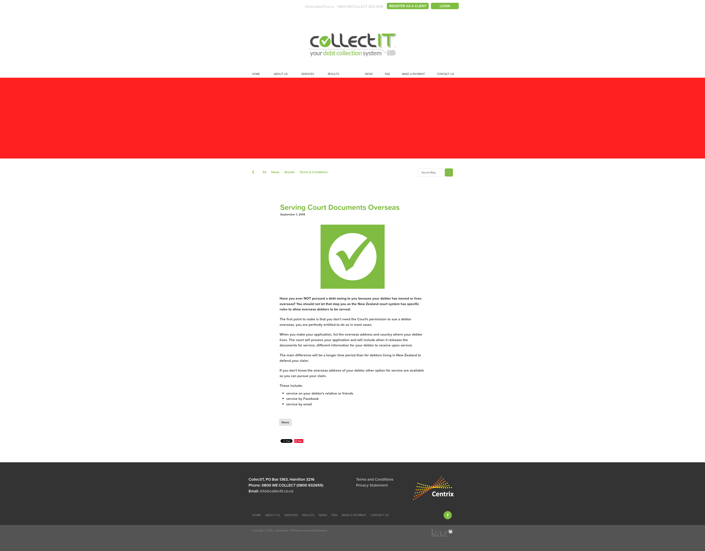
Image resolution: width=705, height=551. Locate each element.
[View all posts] (253, 172)
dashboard (281, 530)
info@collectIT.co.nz (319, 6)
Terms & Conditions (314, 172)
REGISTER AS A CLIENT (407, 5)
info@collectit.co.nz (276, 491)
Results (289, 172)
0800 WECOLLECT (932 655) (360, 6)
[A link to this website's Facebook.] (448, 515)
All (264, 172)
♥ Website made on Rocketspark (308, 530)
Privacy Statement (372, 485)
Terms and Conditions (374, 479)
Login (445, 5)
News (275, 172)
